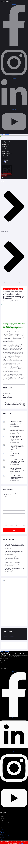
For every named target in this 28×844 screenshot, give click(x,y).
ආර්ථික (2, 816)
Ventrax (21, 843)
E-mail (4, 514)
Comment (5, 496)
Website (4, 520)
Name (4, 509)
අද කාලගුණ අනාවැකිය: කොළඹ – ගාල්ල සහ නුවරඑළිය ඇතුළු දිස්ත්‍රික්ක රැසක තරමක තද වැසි (14, 546)
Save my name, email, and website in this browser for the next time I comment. (15, 526)
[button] (5, 163)
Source (23, 645)
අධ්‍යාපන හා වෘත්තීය (5, 231)
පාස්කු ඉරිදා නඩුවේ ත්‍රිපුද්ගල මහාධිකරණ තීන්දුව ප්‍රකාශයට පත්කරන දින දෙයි (16, 477)
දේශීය (2, 814)
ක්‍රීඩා (2, 827)
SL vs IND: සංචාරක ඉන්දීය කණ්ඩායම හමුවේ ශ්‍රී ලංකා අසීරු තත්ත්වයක (13, 557)
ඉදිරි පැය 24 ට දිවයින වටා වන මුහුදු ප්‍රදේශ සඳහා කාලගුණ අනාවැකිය (14, 552)
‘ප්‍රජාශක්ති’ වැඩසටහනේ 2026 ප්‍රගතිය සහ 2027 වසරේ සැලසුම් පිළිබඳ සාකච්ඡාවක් (17, 461)
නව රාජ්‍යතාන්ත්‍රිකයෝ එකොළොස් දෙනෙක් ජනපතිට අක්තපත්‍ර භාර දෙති (17, 430)
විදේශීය (3, 818)
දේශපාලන (15, 289)
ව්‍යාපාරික (3, 825)
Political (10, 387)
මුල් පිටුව (3, 181)
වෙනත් (20, 289)
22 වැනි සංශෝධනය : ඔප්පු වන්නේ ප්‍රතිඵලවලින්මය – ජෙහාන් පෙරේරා (16, 423)
